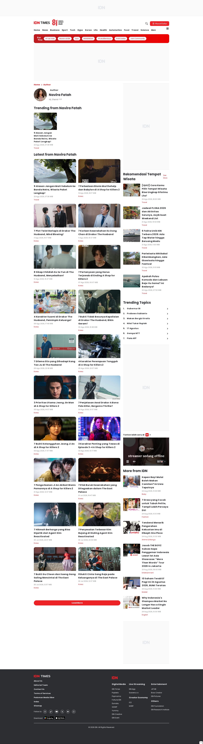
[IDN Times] (49, 22)
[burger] (167, 28)
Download (38, 718)
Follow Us (38, 711)
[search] (146, 23)
